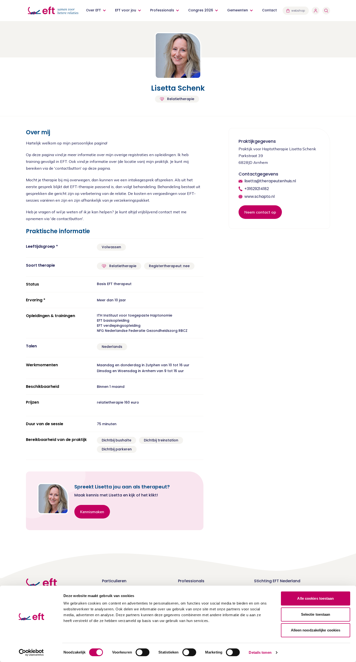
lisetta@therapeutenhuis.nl (270, 181)
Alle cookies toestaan (315, 598)
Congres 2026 (200, 10)
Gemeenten (237, 10)
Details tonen (260, 652)
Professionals (162, 10)
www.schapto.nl (259, 196)
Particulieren (114, 581)
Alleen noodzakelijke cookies (316, 630)
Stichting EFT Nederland (277, 581)
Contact (269, 10)
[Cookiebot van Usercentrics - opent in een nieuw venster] (31, 652)
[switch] (142, 652)
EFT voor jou (125, 10)
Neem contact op (260, 212)
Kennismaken (92, 511)
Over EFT (93, 10)
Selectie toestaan (315, 614)
